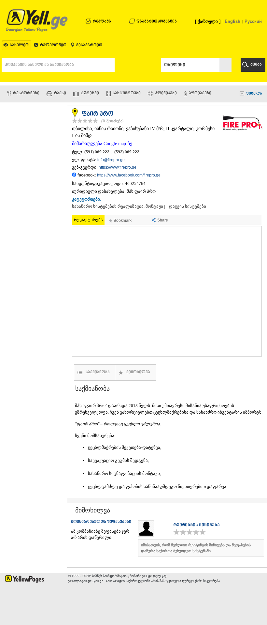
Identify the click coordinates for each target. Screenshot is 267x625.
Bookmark (123, 220)
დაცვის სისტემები (187, 206)
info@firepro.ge (111, 160)
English (232, 21)
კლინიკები (166, 93)
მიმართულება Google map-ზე (102, 143)
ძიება (256, 64)
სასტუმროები (127, 93)
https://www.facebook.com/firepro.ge (129, 175)
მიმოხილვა (138, 372)
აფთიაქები (200, 93)
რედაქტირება (88, 219)
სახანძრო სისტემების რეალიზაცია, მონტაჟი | (118, 206)
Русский (253, 21)
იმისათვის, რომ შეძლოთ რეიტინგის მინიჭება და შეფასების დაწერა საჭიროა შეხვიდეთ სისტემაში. (196, 548)
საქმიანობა (98, 372)
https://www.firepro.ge (117, 167)
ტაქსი (60, 93)
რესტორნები (26, 93)
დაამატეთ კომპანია (156, 22)
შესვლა (254, 93)
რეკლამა (102, 22)
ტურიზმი (90, 93)
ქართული (208, 21)
